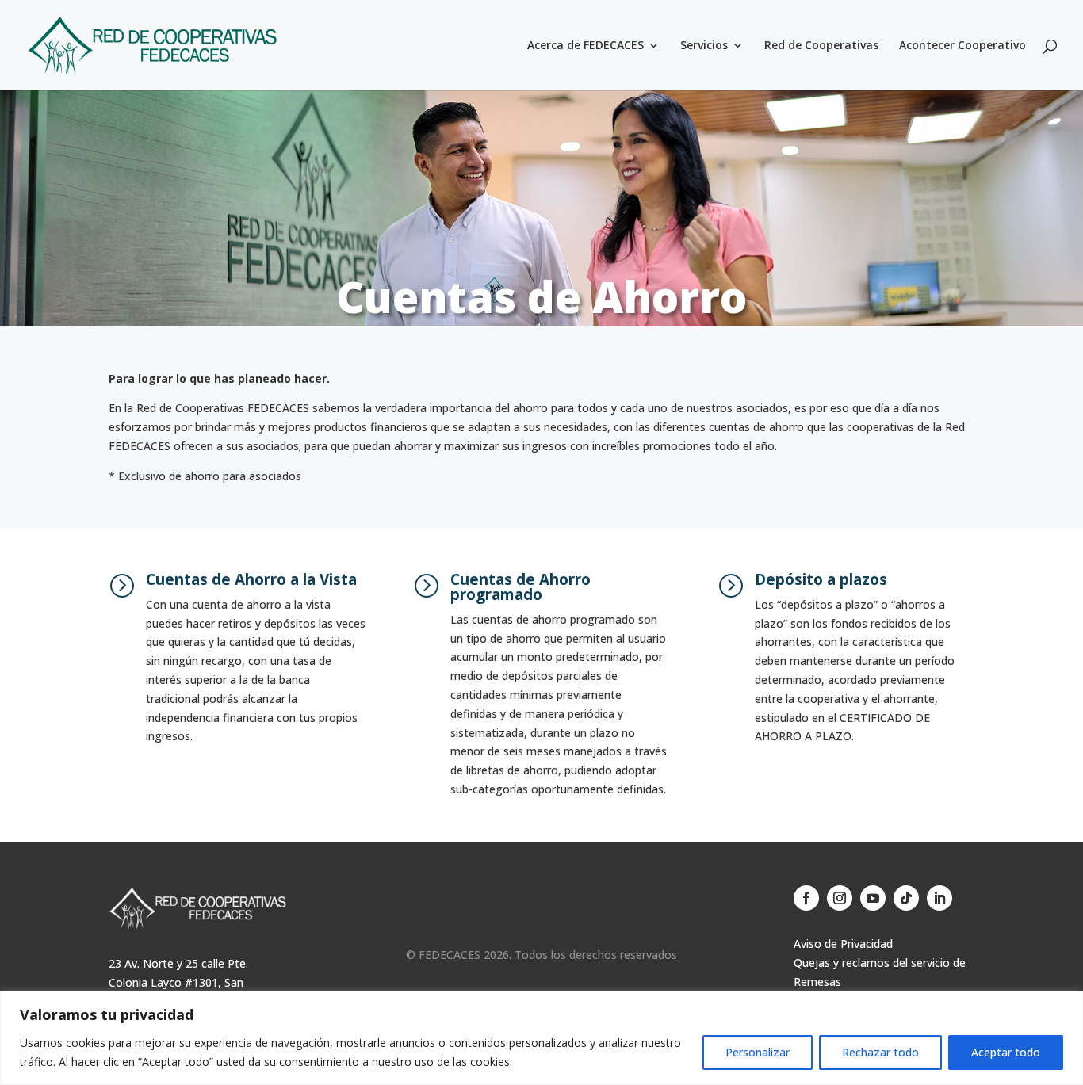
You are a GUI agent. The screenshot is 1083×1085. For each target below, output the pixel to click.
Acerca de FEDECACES (585, 46)
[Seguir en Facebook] (806, 898)
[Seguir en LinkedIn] (939, 898)
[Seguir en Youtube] (873, 898)
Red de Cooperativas (821, 46)
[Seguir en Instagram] (839, 898)
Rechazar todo (880, 1052)
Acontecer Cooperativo (962, 46)
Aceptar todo (1005, 1052)
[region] (541, 1038)
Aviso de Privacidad (843, 943)
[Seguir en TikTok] (906, 898)
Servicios (704, 46)
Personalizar (757, 1052)
